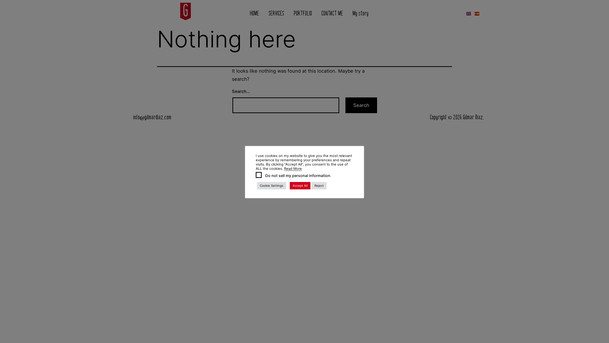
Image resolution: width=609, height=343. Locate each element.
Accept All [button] (300, 185)
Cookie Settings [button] (271, 185)
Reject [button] (319, 185)
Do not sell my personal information (297, 175)
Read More (293, 168)
